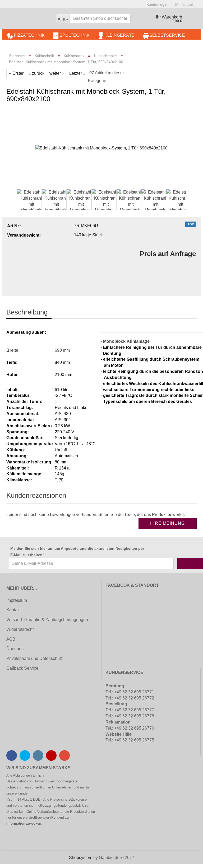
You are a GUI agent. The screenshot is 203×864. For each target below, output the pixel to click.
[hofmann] (27, 20)
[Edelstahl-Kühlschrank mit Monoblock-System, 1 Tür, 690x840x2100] (101, 147)
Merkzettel (184, 4)
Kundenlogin (156, 4)
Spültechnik (74, 35)
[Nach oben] (14, 856)
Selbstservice (167, 35)
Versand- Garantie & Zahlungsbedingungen (47, 619)
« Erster (16, 73)
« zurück (36, 73)
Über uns (15, 648)
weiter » (56, 73)
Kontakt (13, 610)
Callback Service (22, 668)
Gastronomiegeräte (62, 781)
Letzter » (77, 73)
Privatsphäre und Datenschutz (34, 658)
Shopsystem (80, 857)
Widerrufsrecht (20, 629)
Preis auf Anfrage (168, 254)
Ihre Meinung (167, 523)
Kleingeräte (119, 35)
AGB (10, 639)
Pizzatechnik (29, 35)
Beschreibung (27, 312)
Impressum (16, 600)
